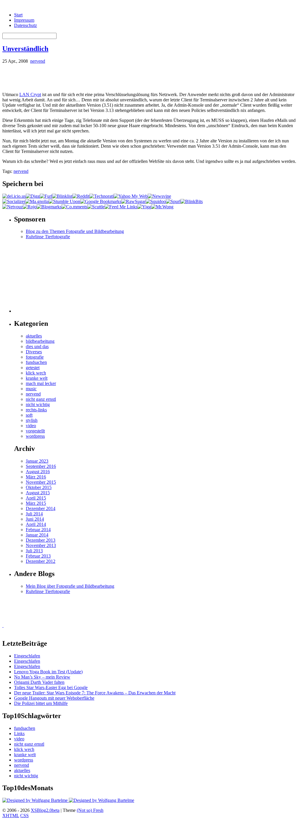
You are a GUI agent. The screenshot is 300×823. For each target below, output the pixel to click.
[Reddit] (80, 196)
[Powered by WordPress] (35, 800)
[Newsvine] (159, 196)
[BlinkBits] (191, 201)
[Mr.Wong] (162, 206)
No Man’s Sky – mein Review (42, 676)
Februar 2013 (38, 555)
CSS (24, 815)
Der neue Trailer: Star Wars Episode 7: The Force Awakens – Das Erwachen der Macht (94, 692)
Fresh (98, 810)
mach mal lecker (41, 383)
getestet (33, 367)
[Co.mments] (74, 206)
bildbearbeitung (40, 341)
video (31, 425)
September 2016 (41, 466)
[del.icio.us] (14, 196)
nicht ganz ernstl (41, 399)
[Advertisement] (70, 77)
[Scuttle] (96, 206)
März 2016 (36, 476)
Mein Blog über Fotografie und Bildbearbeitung (70, 586)
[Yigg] (144, 206)
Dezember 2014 (40, 508)
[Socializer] (13, 201)
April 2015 (36, 497)
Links (19, 733)
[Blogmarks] (49, 206)
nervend (37, 61)
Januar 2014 (37, 534)
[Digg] (33, 196)
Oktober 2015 (39, 487)
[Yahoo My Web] (131, 196)
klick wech (36, 372)
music (31, 388)
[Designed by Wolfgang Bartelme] (101, 800)
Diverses (34, 351)
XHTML (10, 815)
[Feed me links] (121, 206)
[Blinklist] (62, 196)
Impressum (24, 20)
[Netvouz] (12, 206)
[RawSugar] (133, 201)
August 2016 (38, 471)
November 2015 (41, 482)
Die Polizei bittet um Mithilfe (41, 703)
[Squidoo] (156, 201)
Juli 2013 (34, 550)
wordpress (35, 436)
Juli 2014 (34, 513)
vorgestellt (35, 430)
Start (18, 14)
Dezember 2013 (40, 540)
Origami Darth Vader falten (39, 682)
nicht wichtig (38, 404)
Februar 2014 (38, 529)
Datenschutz (25, 25)
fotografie (35, 357)
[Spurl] (173, 201)
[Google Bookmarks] (100, 201)
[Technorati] (101, 196)
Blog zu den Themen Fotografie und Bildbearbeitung (75, 231)
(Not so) (85, 810)
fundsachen (36, 362)
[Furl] (46, 196)
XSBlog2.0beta (45, 810)
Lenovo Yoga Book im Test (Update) (48, 671)
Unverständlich (25, 48)
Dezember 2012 (40, 561)
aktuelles (34, 335)
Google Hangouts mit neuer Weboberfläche (54, 698)
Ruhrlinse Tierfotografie (48, 236)
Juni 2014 (35, 519)
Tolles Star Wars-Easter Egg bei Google (51, 687)
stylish (32, 420)
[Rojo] (30, 206)
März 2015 (36, 503)
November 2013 (41, 545)
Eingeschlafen (27, 655)
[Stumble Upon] (64, 201)
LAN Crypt (30, 94)
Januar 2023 (37, 461)
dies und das (37, 346)
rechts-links (36, 409)
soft (29, 415)
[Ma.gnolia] (37, 201)
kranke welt (36, 378)
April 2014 (36, 524)
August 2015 (38, 492)
